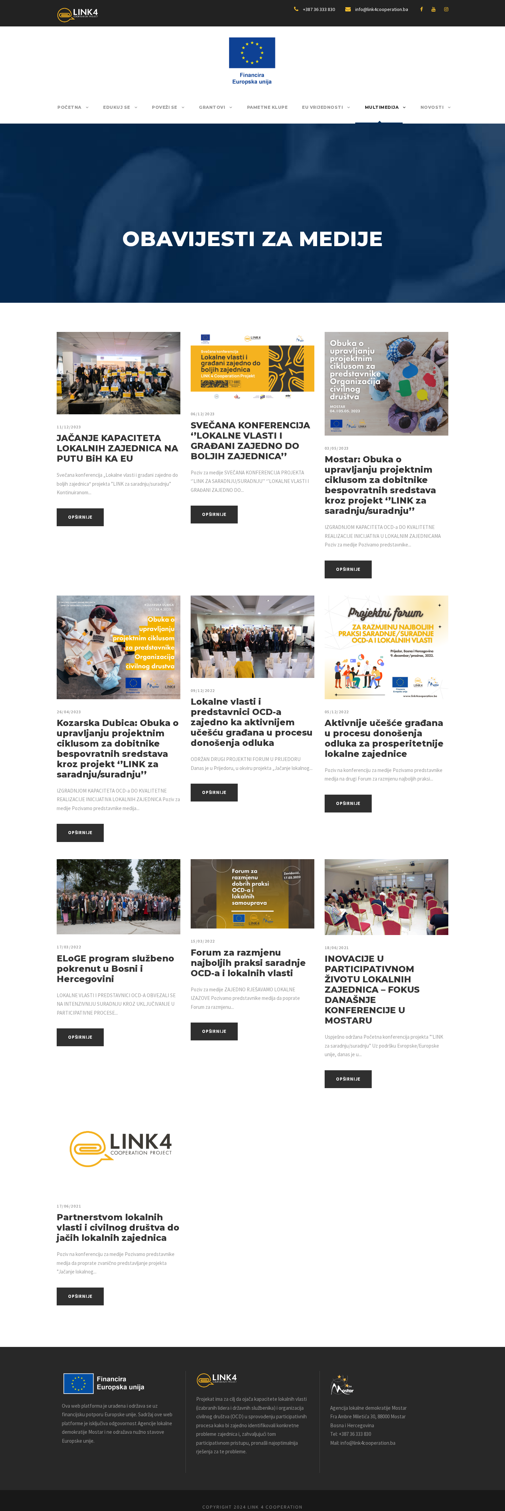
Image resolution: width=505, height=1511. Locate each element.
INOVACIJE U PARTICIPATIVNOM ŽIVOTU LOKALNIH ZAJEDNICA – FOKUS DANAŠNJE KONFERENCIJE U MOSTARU (372, 990)
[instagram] (446, 9)
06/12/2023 (203, 413)
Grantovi (212, 107)
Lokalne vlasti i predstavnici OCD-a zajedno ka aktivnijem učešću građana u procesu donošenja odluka (252, 722)
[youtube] (433, 9)
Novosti (432, 107)
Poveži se (164, 107)
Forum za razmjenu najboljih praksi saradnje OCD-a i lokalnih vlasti (248, 962)
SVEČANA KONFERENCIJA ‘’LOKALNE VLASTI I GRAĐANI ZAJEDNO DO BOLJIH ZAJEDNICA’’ (250, 440)
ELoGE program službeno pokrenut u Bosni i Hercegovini (115, 968)
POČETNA (69, 107)
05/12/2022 (337, 711)
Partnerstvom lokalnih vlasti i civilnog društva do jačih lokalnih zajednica (118, 1227)
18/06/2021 (337, 947)
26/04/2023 (69, 711)
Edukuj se (116, 107)
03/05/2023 (337, 448)
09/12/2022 (203, 690)
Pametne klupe (267, 107)
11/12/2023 (69, 426)
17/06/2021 (69, 1206)
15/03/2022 (203, 941)
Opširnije (80, 517)
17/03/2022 (69, 946)
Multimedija (382, 107)
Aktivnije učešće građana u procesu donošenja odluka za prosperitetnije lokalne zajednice (384, 738)
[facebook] (421, 9)
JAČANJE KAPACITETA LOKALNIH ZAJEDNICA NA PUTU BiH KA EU (117, 448)
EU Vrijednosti (322, 107)
